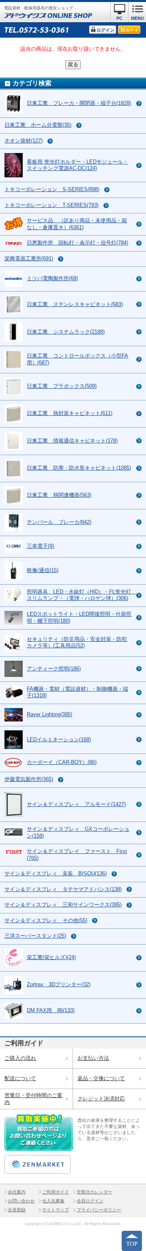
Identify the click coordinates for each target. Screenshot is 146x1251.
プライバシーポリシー (99, 1209)
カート (132, 30)
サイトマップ (55, 1209)
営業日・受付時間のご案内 (33, 1098)
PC (119, 18)
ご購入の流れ (20, 1058)
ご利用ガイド (55, 1191)
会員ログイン (90, 1200)
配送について (20, 1078)
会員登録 (17, 1209)
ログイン (105, 30)
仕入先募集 (53, 1200)
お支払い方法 (93, 1058)
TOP (131, 1243)
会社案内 (17, 1191)
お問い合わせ (21, 1200)
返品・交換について (101, 1078)
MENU (137, 18)
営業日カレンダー (94, 1191)
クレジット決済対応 (101, 1099)
